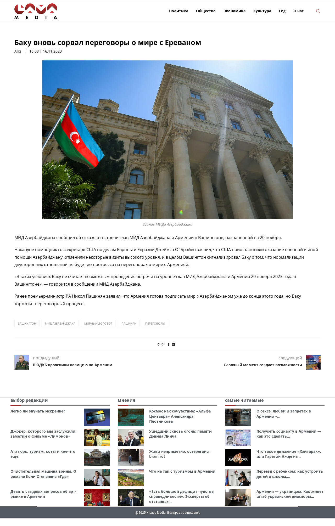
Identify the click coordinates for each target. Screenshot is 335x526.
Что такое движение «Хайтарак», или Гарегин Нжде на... (288, 454)
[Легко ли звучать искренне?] (97, 417)
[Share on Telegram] (173, 344)
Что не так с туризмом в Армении (182, 471)
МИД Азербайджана (60, 323)
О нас (298, 10)
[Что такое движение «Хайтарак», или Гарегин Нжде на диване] (238, 457)
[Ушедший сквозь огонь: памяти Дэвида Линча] (131, 437)
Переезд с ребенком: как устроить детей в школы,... (289, 474)
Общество (206, 10)
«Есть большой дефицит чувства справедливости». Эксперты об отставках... (181, 496)
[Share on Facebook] (169, 344)
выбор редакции (29, 400)
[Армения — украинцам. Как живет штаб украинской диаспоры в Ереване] (238, 497)
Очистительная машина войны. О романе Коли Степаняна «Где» (43, 474)
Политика (178, 10)
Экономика (234, 10)
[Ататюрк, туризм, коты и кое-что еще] (97, 457)
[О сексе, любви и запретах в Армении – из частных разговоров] (238, 417)
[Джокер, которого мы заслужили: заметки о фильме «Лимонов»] (97, 437)
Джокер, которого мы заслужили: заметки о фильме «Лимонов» (43, 434)
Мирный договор (98, 323)
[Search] (318, 11)
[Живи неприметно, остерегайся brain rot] (131, 457)
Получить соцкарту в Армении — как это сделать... (288, 434)
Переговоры (155, 323)
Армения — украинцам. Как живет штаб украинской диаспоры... (289, 494)
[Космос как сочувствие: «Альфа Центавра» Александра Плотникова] (131, 417)
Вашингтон (27, 323)
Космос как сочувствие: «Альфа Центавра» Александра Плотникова (180, 416)
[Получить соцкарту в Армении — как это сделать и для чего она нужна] (238, 437)
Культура (262, 10)
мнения (126, 400)
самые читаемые (244, 400)
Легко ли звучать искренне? (37, 411)
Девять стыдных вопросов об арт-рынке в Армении (43, 494)
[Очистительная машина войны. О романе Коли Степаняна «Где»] (97, 477)
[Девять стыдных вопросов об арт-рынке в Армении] (97, 497)
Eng (282, 10)
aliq (17, 51)
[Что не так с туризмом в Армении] (131, 477)
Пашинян (128, 323)
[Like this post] (162, 344)
